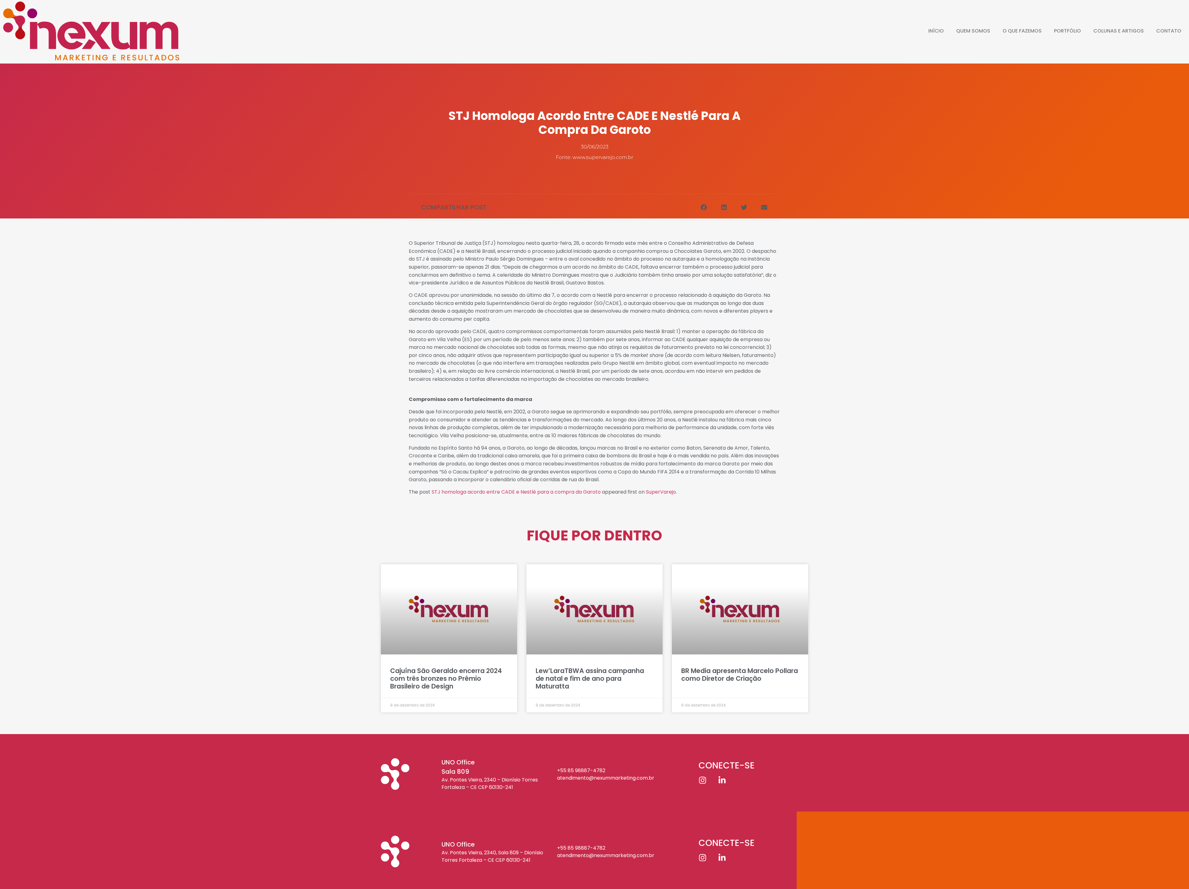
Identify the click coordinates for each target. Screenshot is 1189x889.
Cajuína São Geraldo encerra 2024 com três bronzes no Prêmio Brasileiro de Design (446, 678)
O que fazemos (1022, 30)
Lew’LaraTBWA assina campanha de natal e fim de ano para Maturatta (590, 678)
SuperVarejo (661, 491)
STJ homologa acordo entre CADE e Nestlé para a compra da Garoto (516, 491)
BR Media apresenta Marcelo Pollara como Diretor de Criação (739, 674)
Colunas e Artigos (1118, 30)
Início (936, 30)
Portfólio (1067, 30)
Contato (1168, 30)
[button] (704, 207)
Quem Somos (973, 30)
